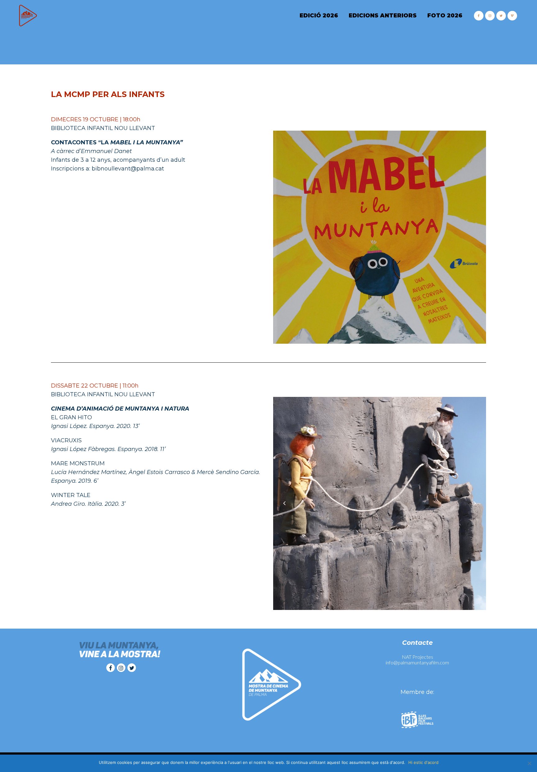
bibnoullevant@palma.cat (128, 168)
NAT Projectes (417, 657)
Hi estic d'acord (423, 762)
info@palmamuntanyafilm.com (417, 662)
